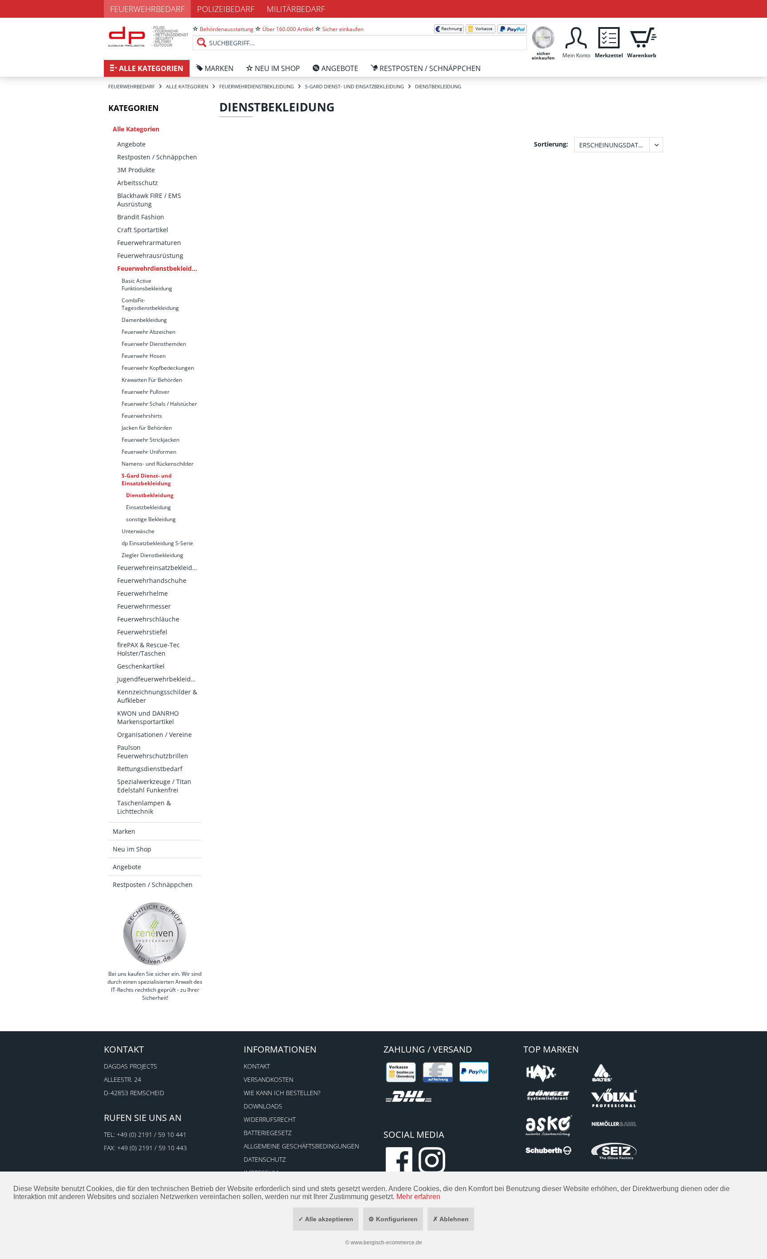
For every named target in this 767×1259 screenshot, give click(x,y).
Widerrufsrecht (270, 1119)
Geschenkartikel (141, 666)
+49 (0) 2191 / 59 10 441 (151, 1134)
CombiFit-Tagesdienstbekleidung (150, 304)
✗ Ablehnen (451, 1219)
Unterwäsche (138, 531)
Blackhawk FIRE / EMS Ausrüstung (149, 199)
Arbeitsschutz (137, 182)
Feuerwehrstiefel (142, 632)
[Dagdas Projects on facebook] (399, 1160)
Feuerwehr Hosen (144, 356)
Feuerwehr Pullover (146, 392)
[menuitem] (360, 35)
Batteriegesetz (268, 1132)
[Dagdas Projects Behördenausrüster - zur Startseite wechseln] (148, 37)
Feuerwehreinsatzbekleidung (159, 567)
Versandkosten (268, 1079)
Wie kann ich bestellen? (282, 1093)
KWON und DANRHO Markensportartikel (148, 717)
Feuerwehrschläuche (148, 619)
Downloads (263, 1106)
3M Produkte (136, 170)
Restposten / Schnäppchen (157, 157)
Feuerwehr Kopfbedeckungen (158, 368)
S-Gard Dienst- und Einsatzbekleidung (147, 479)
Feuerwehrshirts (142, 416)
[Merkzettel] (609, 36)
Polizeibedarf (225, 9)
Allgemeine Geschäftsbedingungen (301, 1146)
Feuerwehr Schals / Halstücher (159, 404)
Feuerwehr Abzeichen (148, 332)
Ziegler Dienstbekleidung (152, 555)
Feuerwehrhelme (142, 593)
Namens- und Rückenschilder (158, 463)
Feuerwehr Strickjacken (150, 439)
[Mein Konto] (576, 36)
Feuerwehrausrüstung (150, 255)
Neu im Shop (132, 849)
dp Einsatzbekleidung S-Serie (157, 543)
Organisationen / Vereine (154, 734)
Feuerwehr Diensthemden (154, 344)
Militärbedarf (296, 9)
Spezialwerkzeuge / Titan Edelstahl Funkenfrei (154, 785)
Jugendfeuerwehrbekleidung (159, 679)
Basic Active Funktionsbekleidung (147, 284)
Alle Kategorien (136, 129)
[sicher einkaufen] (543, 36)
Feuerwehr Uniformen (149, 451)
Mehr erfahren (418, 1196)
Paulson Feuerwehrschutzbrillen (152, 751)
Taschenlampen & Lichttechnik (144, 807)
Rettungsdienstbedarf (149, 768)
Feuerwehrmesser (144, 606)
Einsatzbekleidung (148, 507)
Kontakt (257, 1066)
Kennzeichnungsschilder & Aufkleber (157, 696)
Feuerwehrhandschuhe (151, 580)
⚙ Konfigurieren (393, 1219)
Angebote (131, 144)
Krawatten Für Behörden (152, 380)
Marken (124, 831)
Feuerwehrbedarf (147, 9)
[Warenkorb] (641, 36)
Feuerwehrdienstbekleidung (159, 268)
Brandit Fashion (140, 217)
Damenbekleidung (144, 320)
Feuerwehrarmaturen (149, 242)
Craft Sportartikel (142, 230)
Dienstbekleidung (150, 495)
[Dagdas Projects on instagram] (432, 1160)
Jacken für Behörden (147, 428)
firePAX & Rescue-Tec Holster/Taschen (148, 649)
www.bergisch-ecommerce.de (386, 1242)
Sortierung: (551, 144)
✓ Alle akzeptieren (325, 1219)
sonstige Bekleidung (151, 519)
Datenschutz (265, 1159)
